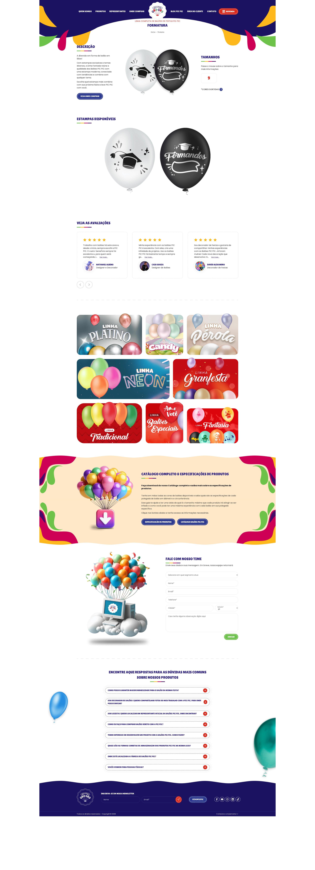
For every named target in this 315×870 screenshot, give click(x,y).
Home (153, 32)
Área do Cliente (195, 11)
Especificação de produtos (158, 522)
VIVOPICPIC (197, 799)
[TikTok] (238, 799)
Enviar (231, 637)
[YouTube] (222, 799)
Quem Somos (85, 11)
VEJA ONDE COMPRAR (89, 96)
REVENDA (230, 11)
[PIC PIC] (157, 19)
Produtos (100, 11)
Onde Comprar (136, 11)
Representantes (117, 11)
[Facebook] (216, 799)
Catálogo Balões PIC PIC (192, 522)
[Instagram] (227, 799)
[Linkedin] (232, 799)
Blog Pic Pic (177, 11)
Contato (211, 11)
